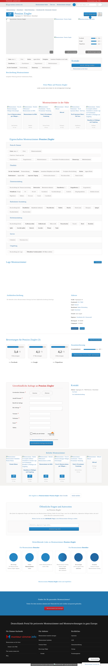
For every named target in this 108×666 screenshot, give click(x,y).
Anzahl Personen (17, 398)
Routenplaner (98, 262)
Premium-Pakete (43, 644)
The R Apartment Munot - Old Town (78, 115)
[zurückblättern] (10, 36)
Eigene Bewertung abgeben (95, 339)
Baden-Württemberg (82, 307)
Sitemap (73, 649)
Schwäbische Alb (81, 317)
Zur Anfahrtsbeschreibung (78, 394)
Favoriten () (92, 664)
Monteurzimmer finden (42, 4)
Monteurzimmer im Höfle (30, 114)
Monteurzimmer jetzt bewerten (86, 355)
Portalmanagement (75, 653)
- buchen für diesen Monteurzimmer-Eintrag (94, 566)
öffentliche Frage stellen (55, 529)
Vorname (15, 413)
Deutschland (77, 310)
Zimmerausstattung (16, 181)
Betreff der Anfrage (18, 403)
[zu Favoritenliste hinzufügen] (8, 20)
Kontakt (82, 328)
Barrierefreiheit (95, 659)
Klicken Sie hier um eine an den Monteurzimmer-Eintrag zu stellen (55, 518)
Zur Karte (74, 392)
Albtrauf (62, 112)
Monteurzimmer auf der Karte (80, 69)
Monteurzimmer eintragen (64, 4)
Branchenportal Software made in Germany (42, 664)
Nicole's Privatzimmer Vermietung (46, 115)
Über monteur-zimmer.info (12, 651)
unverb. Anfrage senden (90, 14)
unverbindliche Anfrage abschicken (41, 443)
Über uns (52, 4)
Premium (98, 104)
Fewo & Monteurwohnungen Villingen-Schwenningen (14, 116)
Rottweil (77, 304)
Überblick (13, 165)
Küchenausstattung (16, 218)
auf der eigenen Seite (78, 566)
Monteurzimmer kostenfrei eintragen (47, 635)
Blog (7, 655)
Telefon (14, 427)
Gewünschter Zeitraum (19, 392)
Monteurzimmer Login (92, 1)
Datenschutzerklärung (37, 439)
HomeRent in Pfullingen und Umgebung (93, 121)
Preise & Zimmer (15, 145)
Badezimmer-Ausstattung (18, 202)
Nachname (15, 418)
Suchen (100, 4)
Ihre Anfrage (16, 407)
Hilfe (99, 1)
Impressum (74, 635)
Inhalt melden (76, 495)
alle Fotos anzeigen (72, 52)
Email (14, 423)
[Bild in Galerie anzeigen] (66, 27)
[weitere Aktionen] (100, 14)
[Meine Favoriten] (74, 4)
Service (12, 234)
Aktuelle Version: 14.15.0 (70, 664)
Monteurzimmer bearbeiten (45, 640)
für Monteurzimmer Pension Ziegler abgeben (13, 566)
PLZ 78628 (80, 302)
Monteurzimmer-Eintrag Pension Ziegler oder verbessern (62, 567)
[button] (30, 36)
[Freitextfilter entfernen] (97, 5)
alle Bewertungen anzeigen (94, 52)
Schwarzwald (88, 317)
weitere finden (29, 566)
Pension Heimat (14, 464)
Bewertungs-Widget (43, 649)
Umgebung (13, 246)
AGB (72, 640)
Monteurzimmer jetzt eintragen (54, 608)
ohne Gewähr (64, 495)
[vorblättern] (49, 36)
